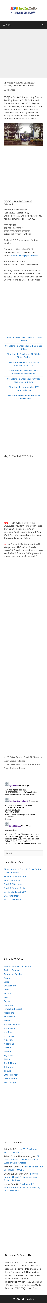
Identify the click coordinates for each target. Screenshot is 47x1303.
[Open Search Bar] (43, 25)
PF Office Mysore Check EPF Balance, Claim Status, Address (21, 1159)
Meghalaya (9, 1036)
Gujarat (8, 1001)
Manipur (8, 1032)
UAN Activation (11, 896)
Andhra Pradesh (12, 970)
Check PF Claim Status (15, 888)
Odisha (7, 1047)
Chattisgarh (10, 985)
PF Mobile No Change (15, 876)
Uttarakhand (10, 1078)
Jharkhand (9, 1013)
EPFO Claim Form (12, 899)
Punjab (7, 1051)
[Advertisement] (23, 54)
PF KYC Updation (12, 880)
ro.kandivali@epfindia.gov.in (25, 255)
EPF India (8, 993)
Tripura (7, 1071)
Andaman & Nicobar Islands (18, 966)
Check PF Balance (13, 884)
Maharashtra (10, 1028)
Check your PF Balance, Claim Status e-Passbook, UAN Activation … (22, 1187)
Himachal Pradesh (13, 1009)
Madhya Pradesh (12, 1024)
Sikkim (7, 1059)
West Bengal (10, 1082)
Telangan (8, 1067)
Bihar (6, 982)
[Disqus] (23, 813)
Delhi (6, 989)
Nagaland (9, 1044)
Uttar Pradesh (11, 1075)
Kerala (7, 1020)
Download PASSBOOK (15, 892)
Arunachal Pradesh (13, 974)
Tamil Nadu (10, 1063)
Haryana (8, 1005)
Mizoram (8, 1040)
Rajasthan (9, 1055)
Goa (6, 997)
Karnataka (9, 1016)
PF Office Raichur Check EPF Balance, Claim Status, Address (21, 1177)
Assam (7, 978)
